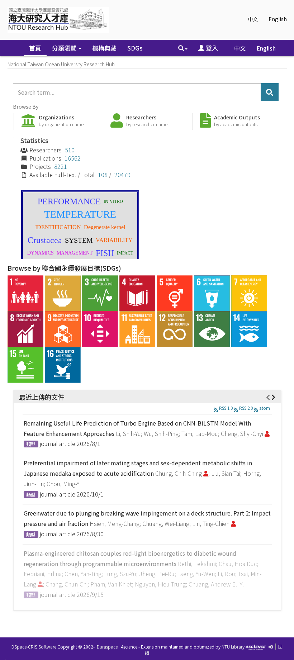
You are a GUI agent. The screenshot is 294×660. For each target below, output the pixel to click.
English (278, 19)
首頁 (35, 47)
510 (70, 150)
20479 (122, 174)
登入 (211, 47)
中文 (253, 19)
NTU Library (233, 647)
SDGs (135, 47)
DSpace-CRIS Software (33, 647)
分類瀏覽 (65, 47)
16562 (73, 158)
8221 (60, 166)
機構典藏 (104, 47)
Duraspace (107, 647)
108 (103, 174)
